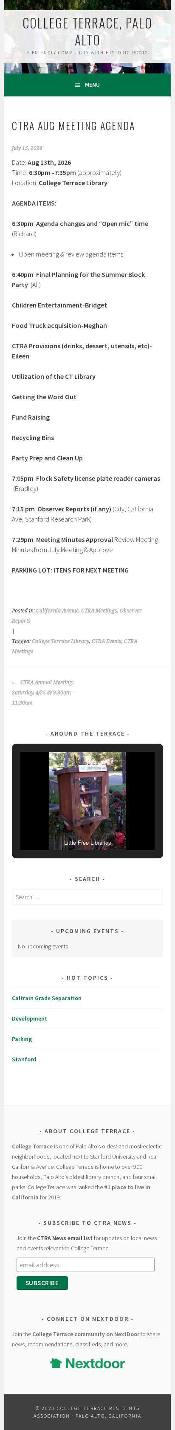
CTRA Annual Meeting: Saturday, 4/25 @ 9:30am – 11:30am (43, 693)
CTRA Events (106, 641)
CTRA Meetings (99, 611)
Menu (92, 84)
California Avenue (57, 611)
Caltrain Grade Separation (47, 998)
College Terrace (32, 1146)
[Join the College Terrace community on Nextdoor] (87, 1363)
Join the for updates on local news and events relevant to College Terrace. (87, 1243)
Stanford (24, 1059)
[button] (68, 826)
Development (29, 1018)
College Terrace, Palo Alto (87, 31)
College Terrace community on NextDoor (85, 1334)
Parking (22, 1039)
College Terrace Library (60, 641)
